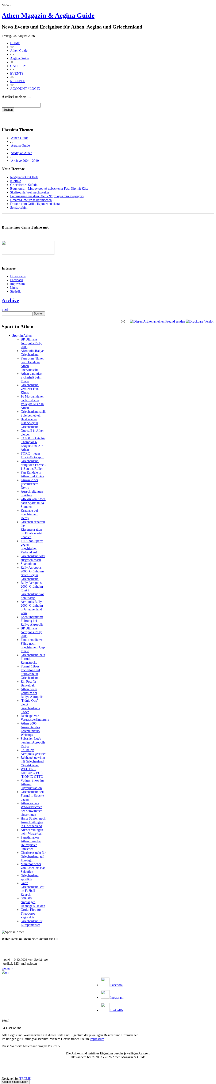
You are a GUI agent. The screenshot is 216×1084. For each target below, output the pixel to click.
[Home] (5, 972)
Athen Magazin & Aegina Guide (48, 15)
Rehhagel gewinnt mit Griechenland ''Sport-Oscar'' (33, 761)
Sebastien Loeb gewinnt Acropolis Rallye (33, 742)
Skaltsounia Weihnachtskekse (29, 192)
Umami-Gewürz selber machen (31, 200)
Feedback (16, 280)
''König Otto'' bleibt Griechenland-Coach (30, 706)
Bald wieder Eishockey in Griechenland (30, 423)
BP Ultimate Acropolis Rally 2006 (31, 632)
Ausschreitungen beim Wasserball (32, 831)
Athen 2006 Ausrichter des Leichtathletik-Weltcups (30, 729)
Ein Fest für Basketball (28, 683)
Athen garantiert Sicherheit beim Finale (31, 377)
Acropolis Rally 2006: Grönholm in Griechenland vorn (32, 607)
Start (5, 309)
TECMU (25, 1078)
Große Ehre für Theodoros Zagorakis (31, 913)
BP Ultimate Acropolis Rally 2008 (31, 343)
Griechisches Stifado (24, 185)
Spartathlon (28, 563)
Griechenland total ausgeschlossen (33, 558)
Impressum (17, 284)
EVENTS (16, 73)
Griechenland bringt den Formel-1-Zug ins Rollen (33, 464)
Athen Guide (18, 50)
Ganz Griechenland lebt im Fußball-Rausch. (32, 888)
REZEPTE (17, 81)
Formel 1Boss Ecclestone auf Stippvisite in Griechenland (30, 672)
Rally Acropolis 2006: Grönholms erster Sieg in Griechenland (32, 573)
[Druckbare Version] (200, 321)
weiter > (7, 968)
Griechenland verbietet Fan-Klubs (30, 388)
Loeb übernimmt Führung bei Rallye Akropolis (32, 620)
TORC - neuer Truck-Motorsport (32, 455)
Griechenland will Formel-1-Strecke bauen (33, 795)
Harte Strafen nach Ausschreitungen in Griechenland (33, 822)
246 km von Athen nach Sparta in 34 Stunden (33, 502)
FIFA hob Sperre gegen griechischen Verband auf (32, 546)
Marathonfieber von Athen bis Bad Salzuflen (33, 867)
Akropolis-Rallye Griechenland (32, 352)
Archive (10, 300)
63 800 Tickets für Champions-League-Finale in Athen (33, 443)
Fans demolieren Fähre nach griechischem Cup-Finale (33, 645)
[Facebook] (65, 948)
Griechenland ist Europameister (31, 923)
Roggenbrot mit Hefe (24, 177)
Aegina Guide (19, 58)
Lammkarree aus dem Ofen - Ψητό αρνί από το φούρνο (47, 196)
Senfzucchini (18, 207)
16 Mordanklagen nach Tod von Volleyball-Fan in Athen (32, 402)
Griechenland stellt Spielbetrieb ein (33, 413)
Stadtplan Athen (21, 153)
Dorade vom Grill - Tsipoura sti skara (35, 204)
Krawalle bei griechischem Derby (29, 483)
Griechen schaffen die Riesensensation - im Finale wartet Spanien (33, 529)
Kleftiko (15, 181)
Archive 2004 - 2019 (25, 160)
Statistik (15, 291)
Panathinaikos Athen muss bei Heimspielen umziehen (31, 843)
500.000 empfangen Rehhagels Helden (33, 902)
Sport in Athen (22, 335)
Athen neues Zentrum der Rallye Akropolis (32, 693)
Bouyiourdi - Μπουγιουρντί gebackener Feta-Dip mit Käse (49, 188)
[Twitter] (55, 948)
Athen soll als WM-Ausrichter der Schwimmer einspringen (31, 808)
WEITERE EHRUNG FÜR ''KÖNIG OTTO (32, 772)
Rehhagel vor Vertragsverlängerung (35, 717)
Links (14, 287)
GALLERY (18, 66)
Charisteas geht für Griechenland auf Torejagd (33, 856)
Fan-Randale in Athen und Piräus (32, 474)
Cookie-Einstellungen (15, 1081)
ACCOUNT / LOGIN (25, 88)
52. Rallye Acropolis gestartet (33, 752)
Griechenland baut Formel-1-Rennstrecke (33, 658)
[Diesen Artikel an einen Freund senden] (157, 321)
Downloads (18, 276)
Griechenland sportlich (30, 877)
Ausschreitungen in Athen (32, 493)
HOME (15, 43)
